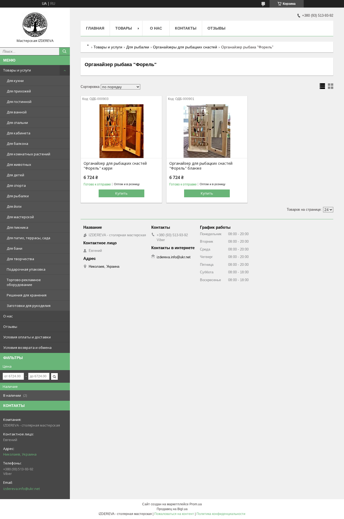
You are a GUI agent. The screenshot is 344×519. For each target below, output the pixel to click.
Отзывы (10, 326)
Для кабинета (18, 133)
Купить (121, 193)
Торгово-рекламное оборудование (24, 282)
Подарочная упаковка (26, 269)
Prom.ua (195, 504)
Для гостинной (19, 101)
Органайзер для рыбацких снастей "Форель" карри (115, 166)
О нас (8, 316)
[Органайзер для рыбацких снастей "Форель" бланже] (207, 131)
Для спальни (17, 122)
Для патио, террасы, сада (28, 237)
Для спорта (16, 185)
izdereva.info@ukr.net (21, 488)
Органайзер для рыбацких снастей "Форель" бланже (200, 166)
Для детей (15, 175)
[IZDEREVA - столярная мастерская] (35, 25)
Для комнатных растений (28, 154)
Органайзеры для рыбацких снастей (185, 47)
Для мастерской (20, 216)
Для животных (19, 164)
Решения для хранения (26, 295)
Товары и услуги (17, 70)
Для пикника (17, 227)
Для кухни (15, 80)
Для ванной (17, 112)
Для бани (14, 248)
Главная (95, 28)
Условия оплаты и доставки (27, 337)
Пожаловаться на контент (174, 514)
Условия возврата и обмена (27, 347)
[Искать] (64, 51)
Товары (123, 28)
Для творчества (20, 258)
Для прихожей (19, 91)
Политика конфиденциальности (220, 514)
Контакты (185, 28)
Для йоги (14, 206)
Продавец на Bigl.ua (172, 509)
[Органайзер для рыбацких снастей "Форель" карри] (121, 131)
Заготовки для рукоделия (29, 305)
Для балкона (17, 143)
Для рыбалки (18, 196)
